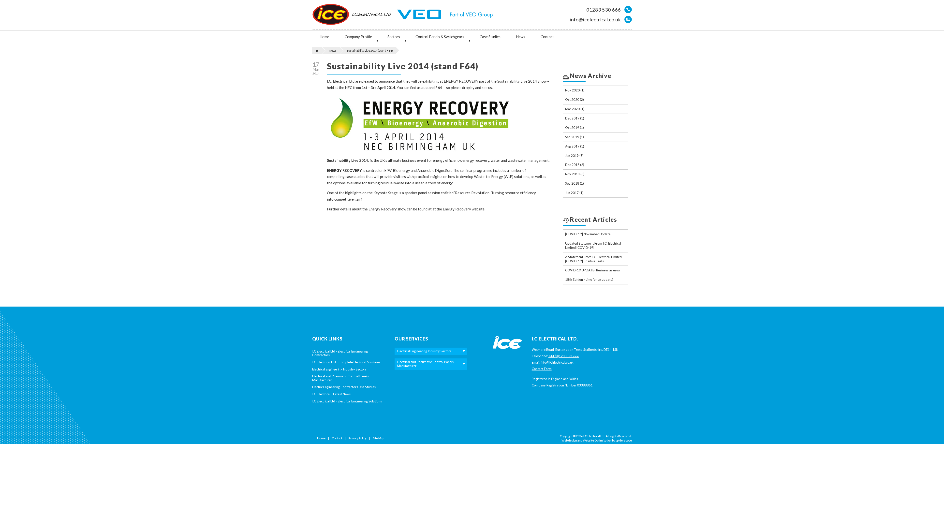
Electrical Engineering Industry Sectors (339, 369)
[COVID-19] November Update (587, 234)
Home (321, 438)
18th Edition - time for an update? (589, 279)
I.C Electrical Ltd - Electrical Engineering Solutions (347, 401)
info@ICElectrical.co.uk (557, 362)
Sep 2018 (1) (574, 183)
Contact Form (542, 369)
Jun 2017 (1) (574, 193)
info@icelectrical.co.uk (595, 19)
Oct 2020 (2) (574, 100)
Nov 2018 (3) (574, 174)
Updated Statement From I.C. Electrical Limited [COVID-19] (593, 245)
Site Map (378, 438)
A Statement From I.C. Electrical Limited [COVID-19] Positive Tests (593, 259)
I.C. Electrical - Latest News (331, 394)
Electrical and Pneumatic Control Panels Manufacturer (340, 378)
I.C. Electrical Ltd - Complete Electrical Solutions (346, 362)
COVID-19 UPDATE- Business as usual (592, 270)
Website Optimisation (597, 440)
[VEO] (420, 14)
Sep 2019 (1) (574, 137)
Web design (569, 440)
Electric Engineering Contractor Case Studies (344, 387)
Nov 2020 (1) (574, 90)
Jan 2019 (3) (574, 156)
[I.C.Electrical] (331, 14)
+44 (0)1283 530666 (563, 356)
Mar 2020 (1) (574, 109)
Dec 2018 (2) (574, 165)
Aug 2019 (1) (574, 146)
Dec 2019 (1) (574, 118)
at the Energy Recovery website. (459, 209)
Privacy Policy (358, 438)
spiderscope (624, 440)
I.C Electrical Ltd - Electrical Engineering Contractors (340, 353)
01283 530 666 (603, 10)
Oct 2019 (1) (574, 128)
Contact (337, 438)
